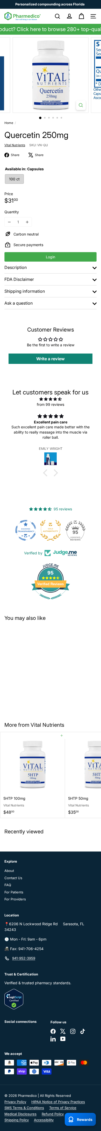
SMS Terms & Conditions (24, 1108)
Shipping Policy (16, 1120)
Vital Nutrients (47, 725)
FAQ (7, 885)
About (9, 871)
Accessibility (44, 1120)
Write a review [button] (50, 358)
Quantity (11, 212)
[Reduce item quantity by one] (9, 222)
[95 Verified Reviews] (50, 602)
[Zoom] (80, 105)
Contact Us (13, 878)
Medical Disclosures (20, 1114)
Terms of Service (62, 1108)
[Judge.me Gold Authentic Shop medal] (50, 530)
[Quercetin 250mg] (32, 668)
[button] (46, 472)
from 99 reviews (50, 404)
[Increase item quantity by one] (27, 222)
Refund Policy (53, 1114)
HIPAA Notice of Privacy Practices (58, 1102)
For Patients (13, 892)
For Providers (15, 899)
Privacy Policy (15, 1102)
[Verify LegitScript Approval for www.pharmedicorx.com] (50, 999)
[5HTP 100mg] (32, 775)
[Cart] (81, 16)
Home (8, 123)
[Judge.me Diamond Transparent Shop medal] (25, 530)
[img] (50, 399)
